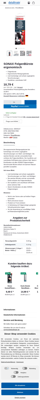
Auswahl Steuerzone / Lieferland (14, 96)
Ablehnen (20, 392)
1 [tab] (16, 48)
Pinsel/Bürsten (15, 135)
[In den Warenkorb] (30, 102)
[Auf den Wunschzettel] (21, 121)
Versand (20, 87)
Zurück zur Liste (9, 8)
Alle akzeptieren (20, 385)
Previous (5, 54)
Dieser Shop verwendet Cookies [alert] (20, 334)
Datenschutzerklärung (8, 362)
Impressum (20, 362)
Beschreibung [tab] (9, 143)
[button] (25, 3)
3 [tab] (20, 48)
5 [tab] (23, 48)
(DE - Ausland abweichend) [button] (31, 117)
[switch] (6, 368)
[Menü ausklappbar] (5, 2)
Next (35, 54)
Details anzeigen (20, 397)
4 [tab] (21, 48)
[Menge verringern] (6, 102)
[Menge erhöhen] (18, 102)
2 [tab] (18, 48)
